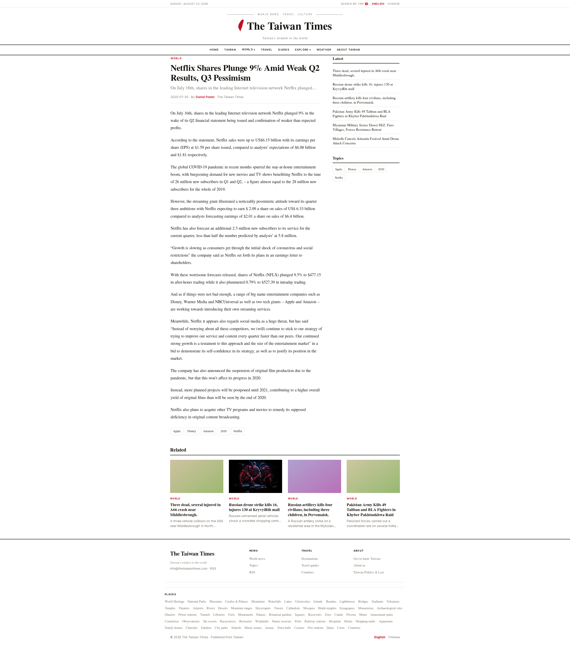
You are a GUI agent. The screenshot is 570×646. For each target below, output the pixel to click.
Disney (191, 431)
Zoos (328, 614)
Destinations (309, 558)
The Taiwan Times (192, 553)
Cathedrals (293, 608)
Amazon (208, 431)
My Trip (360, 3)
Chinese (394, 3)
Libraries (219, 614)
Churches (192, 628)
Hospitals (335, 621)
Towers (278, 608)
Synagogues (347, 608)
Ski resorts (210, 621)
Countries (307, 572)
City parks (221, 628)
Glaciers (170, 614)
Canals (338, 614)
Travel (267, 49)
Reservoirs (315, 614)
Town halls (284, 628)
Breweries (245, 621)
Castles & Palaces (236, 601)
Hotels (348, 621)
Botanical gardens (280, 614)
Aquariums (386, 621)
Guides (283, 49)
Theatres (184, 608)
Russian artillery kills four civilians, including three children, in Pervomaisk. (364, 99)
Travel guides (310, 565)
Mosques (309, 608)
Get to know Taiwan (367, 558)
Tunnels (205, 614)
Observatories (191, 621)
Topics (253, 565)
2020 (223, 431)
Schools (236, 628)
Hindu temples (327, 608)
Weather (324, 49)
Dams (330, 628)
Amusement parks (381, 614)
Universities (302, 601)
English (378, 3)
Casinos (299, 628)
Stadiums (377, 601)
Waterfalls (274, 601)
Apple (177, 431)
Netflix (238, 431)
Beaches (331, 601)
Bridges (363, 601)
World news (257, 558)
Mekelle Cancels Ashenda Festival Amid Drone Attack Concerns (366, 140)
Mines (363, 614)
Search (346, 3)
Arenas (269, 628)
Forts (231, 614)
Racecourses (228, 621)
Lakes (288, 601)
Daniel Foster (205, 97)
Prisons (351, 614)
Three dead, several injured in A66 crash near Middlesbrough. (364, 72)
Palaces (261, 614)
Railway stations (315, 621)
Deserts (223, 608)
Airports (198, 608)
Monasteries (366, 608)
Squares (300, 614)
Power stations (187, 614)
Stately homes (174, 628)
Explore (303, 49)
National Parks (196, 601)
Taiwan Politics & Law (369, 572)
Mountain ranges (241, 608)
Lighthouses (347, 601)
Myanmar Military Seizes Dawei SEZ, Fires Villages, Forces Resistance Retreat (363, 127)
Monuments (245, 614)
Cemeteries (172, 621)
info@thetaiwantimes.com (189, 568)
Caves (341, 628)
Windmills (262, 621)
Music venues (253, 628)
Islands (318, 601)
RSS (213, 568)
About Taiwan (348, 49)
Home (214, 49)
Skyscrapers (263, 608)
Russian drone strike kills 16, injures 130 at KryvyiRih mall (363, 86)
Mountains (258, 601)
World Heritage (174, 601)
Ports (298, 621)
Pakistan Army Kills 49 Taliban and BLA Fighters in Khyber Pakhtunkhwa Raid (361, 113)
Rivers (211, 608)
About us (359, 565)
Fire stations (316, 628)
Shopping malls (365, 621)
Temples (170, 608)
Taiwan (230, 49)
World (247, 49)
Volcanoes (393, 601)
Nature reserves (281, 621)
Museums (216, 601)
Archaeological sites (389, 608)
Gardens (206, 628)
